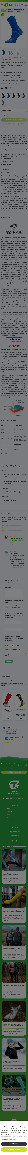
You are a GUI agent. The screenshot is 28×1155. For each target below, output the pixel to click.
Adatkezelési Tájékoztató (8, 1139)
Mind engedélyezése (14, 1149)
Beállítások (14, 1144)
